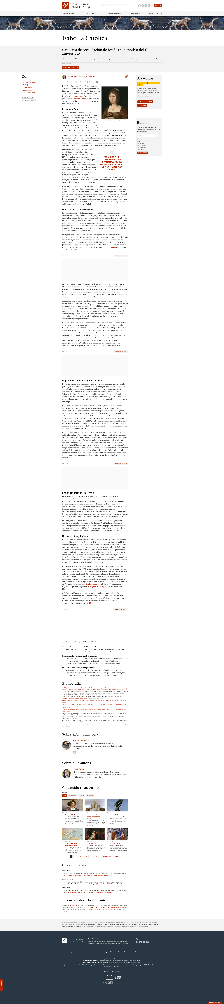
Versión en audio (81, 82)
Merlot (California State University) (115, 924)
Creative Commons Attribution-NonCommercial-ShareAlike (105, 907)
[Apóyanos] (1, 985)
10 (100, 856)
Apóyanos (134, 14)
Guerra (113, 247)
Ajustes (151, 952)
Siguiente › (107, 856)
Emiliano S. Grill (90, 76)
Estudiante (142, 146)
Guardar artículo (27, 97)
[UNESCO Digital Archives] (112, 979)
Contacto (87, 952)
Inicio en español (68, 14)
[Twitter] (140, 943)
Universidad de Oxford (113, 923)
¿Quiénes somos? (114, 14)
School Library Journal (145, 924)
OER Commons (132, 924)
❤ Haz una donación (70, 67)
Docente (141, 144)
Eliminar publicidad (121, 256)
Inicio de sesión (154, 14)
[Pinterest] (147, 943)
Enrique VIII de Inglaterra (99, 587)
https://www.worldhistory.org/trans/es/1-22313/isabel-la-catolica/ (86, 875)
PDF (33, 100)
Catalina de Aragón (93, 584)
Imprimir (25, 100)
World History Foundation (89, 959)
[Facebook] (137, 943)
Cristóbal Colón (79, 99)
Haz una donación (145, 102)
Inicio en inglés (91, 14)
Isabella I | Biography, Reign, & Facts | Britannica (76, 698)
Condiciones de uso (121, 952)
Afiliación (142, 105)
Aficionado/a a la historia (147, 142)
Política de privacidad (106, 952)
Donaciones (143, 952)
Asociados (133, 952)
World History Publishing (91, 960)
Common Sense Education (94, 924)
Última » (116, 856)
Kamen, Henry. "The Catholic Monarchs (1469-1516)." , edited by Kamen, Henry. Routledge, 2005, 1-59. (94, 704)
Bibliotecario (143, 147)
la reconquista (75, 96)
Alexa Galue (73, 76)
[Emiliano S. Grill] (74, 752)
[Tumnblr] (144, 943)
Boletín (94, 952)
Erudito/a (142, 149)
